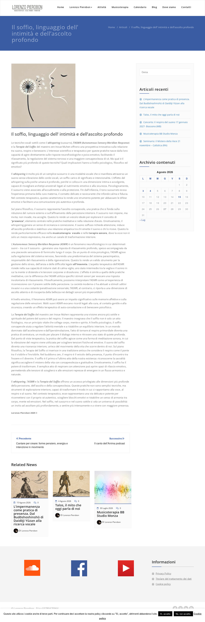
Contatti (186, 7)
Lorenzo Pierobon (80, 7)
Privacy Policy (163, 573)
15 (179, 196)
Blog (154, 7)
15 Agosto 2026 (24, 502)
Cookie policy (163, 584)
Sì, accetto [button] (165, 613)
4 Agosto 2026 (64, 501)
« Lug (142, 219)
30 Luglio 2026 (106, 508)
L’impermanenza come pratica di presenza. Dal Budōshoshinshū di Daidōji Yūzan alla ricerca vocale (28, 515)
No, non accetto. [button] (183, 613)
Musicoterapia (120, 7)
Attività (102, 7)
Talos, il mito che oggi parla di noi (68, 507)
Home (60, 7)
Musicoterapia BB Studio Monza (110, 514)
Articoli (123, 27)
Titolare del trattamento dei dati (174, 578)
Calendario (140, 7)
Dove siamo (169, 7)
